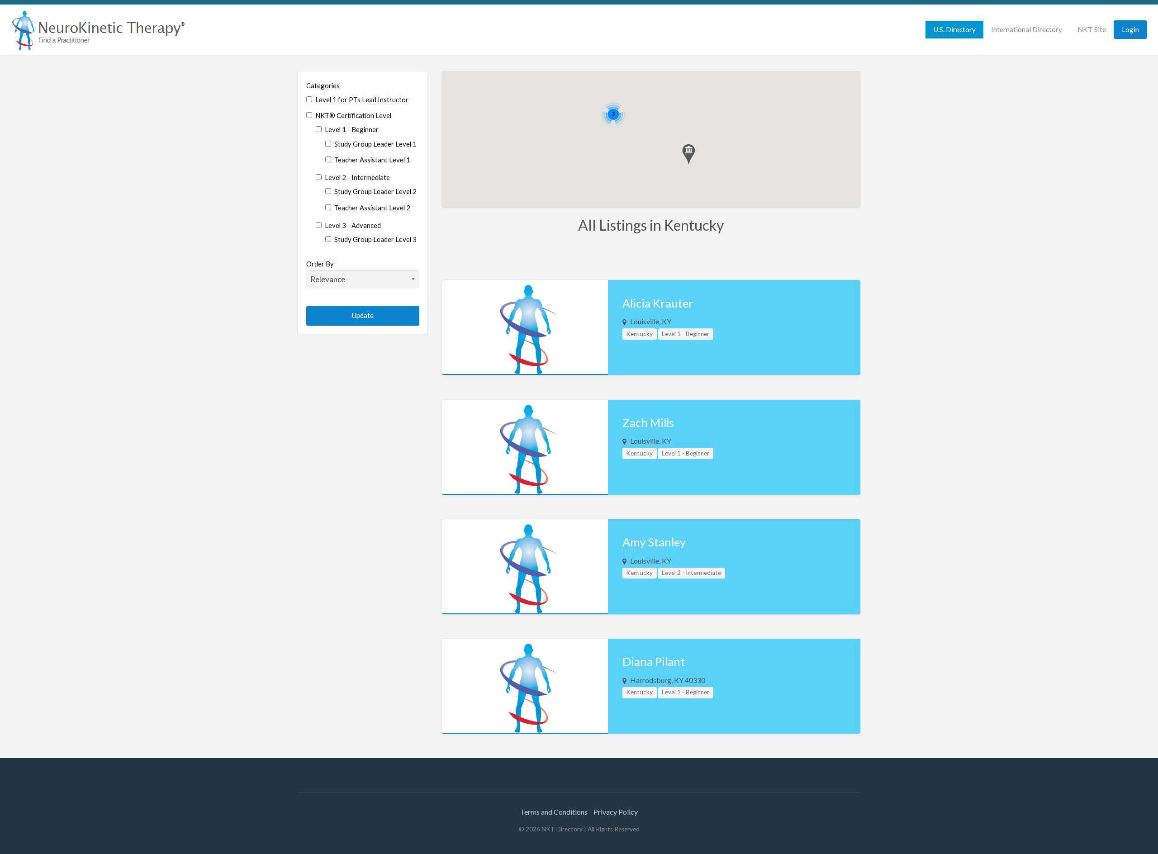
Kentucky (639, 333)
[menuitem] (954, 29)
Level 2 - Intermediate (356, 177)
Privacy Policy (615, 811)
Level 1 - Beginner (351, 129)
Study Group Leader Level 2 (375, 191)
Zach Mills (648, 422)
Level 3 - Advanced (352, 225)
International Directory (1026, 29)
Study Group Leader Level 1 (375, 144)
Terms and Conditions (554, 811)
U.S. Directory (954, 29)
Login (1130, 29)
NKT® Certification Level (352, 115)
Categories (323, 85)
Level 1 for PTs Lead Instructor (361, 99)
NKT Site (1091, 29)
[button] (689, 154)
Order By (320, 264)
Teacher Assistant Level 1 (371, 160)
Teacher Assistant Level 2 (371, 208)
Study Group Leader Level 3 (375, 239)
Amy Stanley (654, 542)
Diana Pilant (653, 661)
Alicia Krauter (657, 303)
